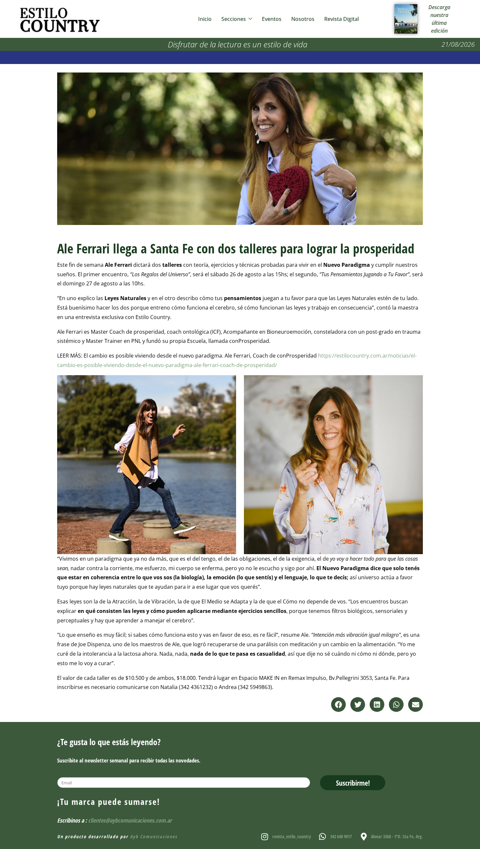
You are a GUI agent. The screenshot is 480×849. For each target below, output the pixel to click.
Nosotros (302, 19)
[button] (338, 704)
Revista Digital (341, 19)
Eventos (271, 19)
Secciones (233, 19)
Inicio (205, 19)
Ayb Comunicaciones (153, 836)
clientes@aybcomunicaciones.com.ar (130, 820)
